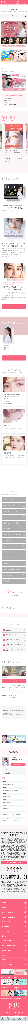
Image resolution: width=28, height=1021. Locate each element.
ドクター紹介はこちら (14, 862)
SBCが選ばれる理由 (7, 941)
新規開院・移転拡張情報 (8, 917)
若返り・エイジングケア (9, 100)
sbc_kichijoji (15, 595)
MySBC (25, 1019)
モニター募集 (5, 931)
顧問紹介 (4, 960)
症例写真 (4, 936)
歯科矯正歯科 (13, 6)
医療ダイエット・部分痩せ (12, 523)
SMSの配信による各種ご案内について (14, 1015)
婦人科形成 (7, 540)
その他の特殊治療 (9, 575)
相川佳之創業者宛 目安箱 (8, 945)
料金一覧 (4, 907)
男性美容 (6, 581)
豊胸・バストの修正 (10, 546)
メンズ (24, 5)
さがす (8, 1019)
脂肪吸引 (6, 102)
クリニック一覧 (6, 922)
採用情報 (4, 955)
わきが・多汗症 (8, 558)
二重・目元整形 (7, 98)
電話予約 (13, 1019)
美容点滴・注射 (8, 563)
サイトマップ (8, 1012)
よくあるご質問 (6, 950)
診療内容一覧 (5, 903)
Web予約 (19, 1019)
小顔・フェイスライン (10, 505)
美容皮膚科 (8, 5)
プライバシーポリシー (18, 1012)
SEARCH (21, 3)
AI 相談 (17, 3)
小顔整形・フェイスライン (10, 104)
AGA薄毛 (19, 5)
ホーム (2, 1019)
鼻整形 (6, 552)
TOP (3, 5)
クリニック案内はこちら (8, 912)
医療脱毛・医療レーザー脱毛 (12, 534)
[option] (14, 144)
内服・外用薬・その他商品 (12, 569)
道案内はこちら (21, 681)
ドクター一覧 (5, 926)
